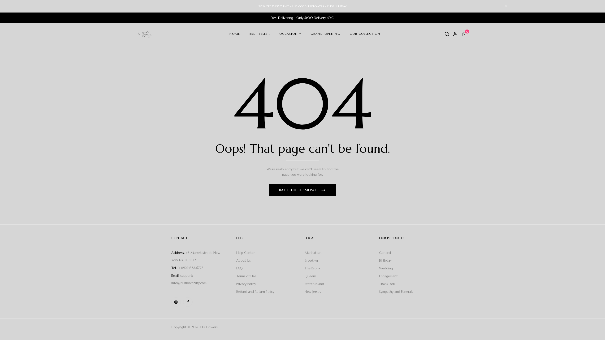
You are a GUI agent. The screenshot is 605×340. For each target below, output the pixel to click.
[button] (465, 34)
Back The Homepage (300, 190)
